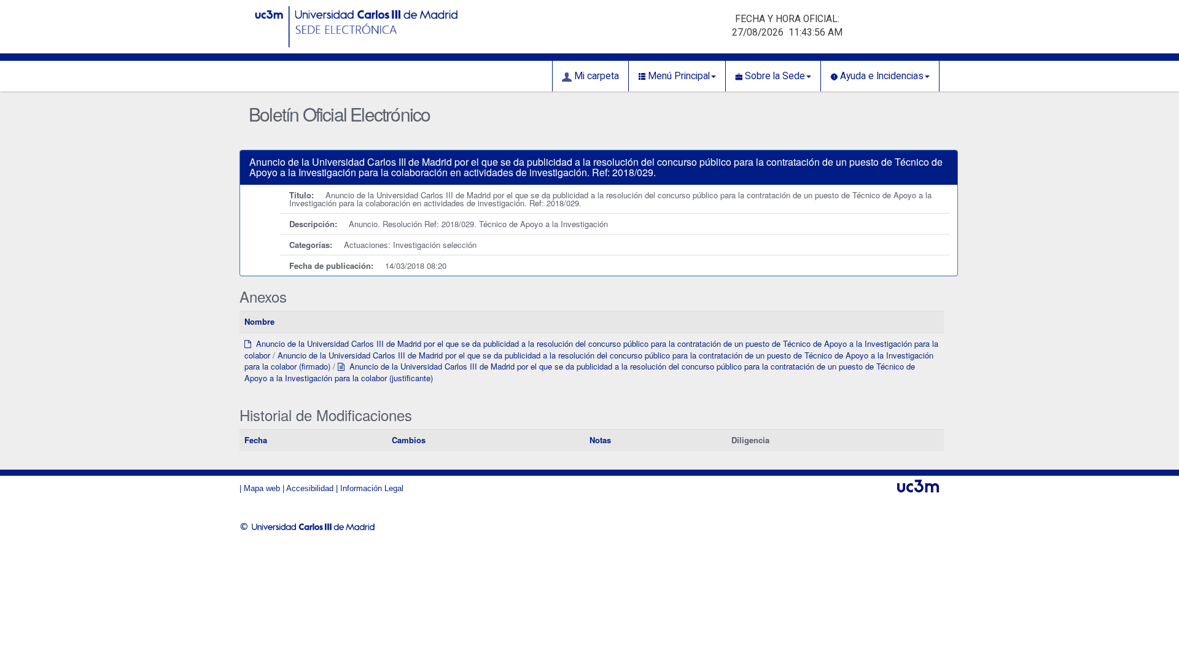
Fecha (255, 440)
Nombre (259, 321)
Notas (600, 440)
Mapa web (262, 488)
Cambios (409, 440)
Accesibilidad (309, 488)
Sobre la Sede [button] (773, 76)
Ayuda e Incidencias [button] (881, 76)
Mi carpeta (595, 76)
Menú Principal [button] (677, 76)
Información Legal (371, 488)
